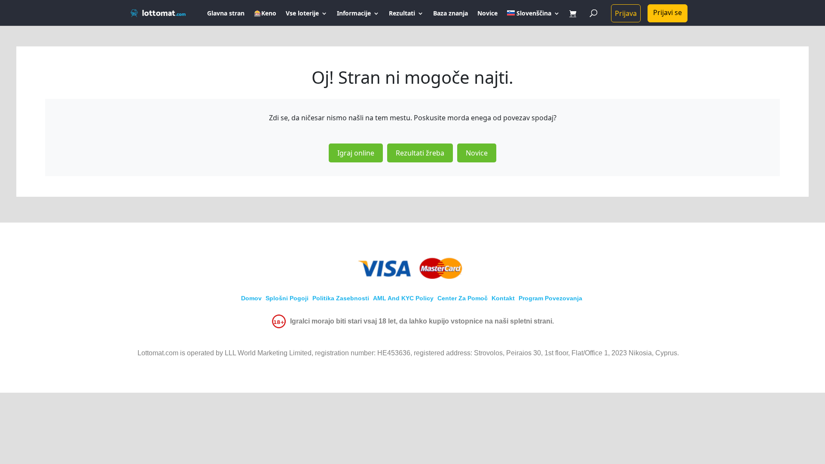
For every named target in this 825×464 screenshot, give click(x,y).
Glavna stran (225, 13)
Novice (487, 13)
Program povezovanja (550, 298)
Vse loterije (302, 13)
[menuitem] (533, 18)
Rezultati (402, 13)
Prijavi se (667, 12)
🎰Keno (265, 13)
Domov (251, 298)
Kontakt (503, 298)
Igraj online (355, 153)
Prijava (626, 13)
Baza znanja (450, 13)
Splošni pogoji (287, 298)
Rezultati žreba (420, 153)
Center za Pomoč (462, 298)
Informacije (354, 13)
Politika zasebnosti (340, 298)
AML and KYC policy (403, 298)
